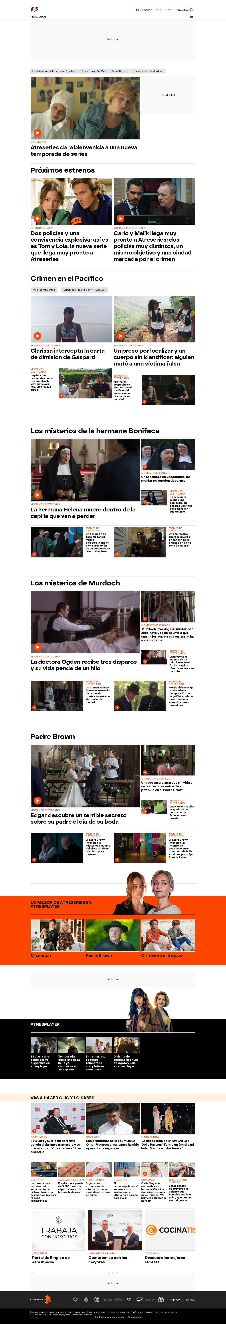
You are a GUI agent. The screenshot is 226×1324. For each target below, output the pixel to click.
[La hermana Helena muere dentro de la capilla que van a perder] (85, 470)
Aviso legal (99, 1312)
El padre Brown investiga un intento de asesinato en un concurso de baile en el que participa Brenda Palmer (181, 848)
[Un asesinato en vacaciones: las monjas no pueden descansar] (168, 454)
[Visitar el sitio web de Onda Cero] (139, 1299)
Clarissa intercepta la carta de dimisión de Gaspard (68, 354)
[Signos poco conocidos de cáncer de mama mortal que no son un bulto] (99, 1169)
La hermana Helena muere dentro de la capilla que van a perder (83, 512)
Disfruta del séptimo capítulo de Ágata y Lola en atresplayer (126, 1061)
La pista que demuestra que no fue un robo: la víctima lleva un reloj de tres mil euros (42, 382)
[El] (127, 1169)
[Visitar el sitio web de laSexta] (86, 1299)
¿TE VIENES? (39, 1253)
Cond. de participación (165, 1312)
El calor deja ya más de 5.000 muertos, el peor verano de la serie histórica (70, 1188)
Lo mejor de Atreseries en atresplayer (61, 904)
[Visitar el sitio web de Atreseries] (128, 1299)
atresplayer (45, 1024)
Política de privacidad (118, 1312)
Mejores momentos (44, 290)
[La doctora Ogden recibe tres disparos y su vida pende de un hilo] (85, 622)
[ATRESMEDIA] (41, 1299)
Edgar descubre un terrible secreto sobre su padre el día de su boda (79, 818)
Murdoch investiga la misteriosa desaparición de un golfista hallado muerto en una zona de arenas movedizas (181, 696)
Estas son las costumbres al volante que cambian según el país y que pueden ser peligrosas (180, 1193)
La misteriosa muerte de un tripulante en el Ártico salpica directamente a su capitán (182, 664)
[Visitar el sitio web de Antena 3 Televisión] (75, 1299)
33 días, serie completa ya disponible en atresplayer (40, 1061)
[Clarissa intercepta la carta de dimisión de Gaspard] (71, 319)
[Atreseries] (50, 9)
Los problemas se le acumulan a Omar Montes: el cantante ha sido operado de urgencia (112, 1144)
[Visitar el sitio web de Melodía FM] (161, 1299)
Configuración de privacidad (110, 1317)
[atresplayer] (185, 10)
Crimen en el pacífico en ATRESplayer (84, 290)
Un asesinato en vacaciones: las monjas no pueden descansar (165, 478)
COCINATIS (152, 1253)
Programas (39, 17)
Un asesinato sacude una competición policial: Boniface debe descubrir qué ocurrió (181, 504)
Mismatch (41, 955)
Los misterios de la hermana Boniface (54, 71)
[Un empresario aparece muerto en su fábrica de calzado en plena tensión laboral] (141, 542)
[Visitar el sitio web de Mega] (118, 1299)
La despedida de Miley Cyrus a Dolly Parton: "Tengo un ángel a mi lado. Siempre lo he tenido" (167, 1144)
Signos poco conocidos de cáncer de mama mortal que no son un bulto (98, 1189)
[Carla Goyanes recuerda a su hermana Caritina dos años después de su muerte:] (154, 1169)
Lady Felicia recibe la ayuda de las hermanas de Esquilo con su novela (182, 812)
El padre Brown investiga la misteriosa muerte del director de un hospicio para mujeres (98, 847)
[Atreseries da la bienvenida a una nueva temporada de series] (85, 108)
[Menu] (191, 16)
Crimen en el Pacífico (94, 71)
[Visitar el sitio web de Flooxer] (190, 1299)
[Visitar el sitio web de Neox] (96, 1299)
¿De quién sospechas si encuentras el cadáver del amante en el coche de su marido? (123, 390)
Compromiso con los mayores (107, 1259)
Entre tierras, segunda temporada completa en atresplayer (95, 1063)
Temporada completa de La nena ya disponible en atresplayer (69, 1063)
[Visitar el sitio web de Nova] (107, 1299)
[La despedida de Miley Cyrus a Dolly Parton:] (168, 1119)
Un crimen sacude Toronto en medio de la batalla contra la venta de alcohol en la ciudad (98, 695)
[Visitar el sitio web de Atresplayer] (176, 1299)
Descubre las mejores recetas (165, 1259)
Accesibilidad (134, 1317)
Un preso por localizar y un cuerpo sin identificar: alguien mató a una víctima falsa (154, 357)
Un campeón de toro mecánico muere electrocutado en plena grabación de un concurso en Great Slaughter (98, 543)
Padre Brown (119, 71)
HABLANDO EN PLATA (101, 1253)
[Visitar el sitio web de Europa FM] (150, 1299)
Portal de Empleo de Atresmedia (51, 1259)
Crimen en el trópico (162, 955)
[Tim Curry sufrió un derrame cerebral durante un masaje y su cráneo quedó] (58, 1119)
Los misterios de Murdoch (148, 71)
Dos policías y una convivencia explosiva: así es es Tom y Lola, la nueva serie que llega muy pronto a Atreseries (69, 246)
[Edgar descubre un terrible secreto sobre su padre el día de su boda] (85, 776)
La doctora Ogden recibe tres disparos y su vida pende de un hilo (84, 665)
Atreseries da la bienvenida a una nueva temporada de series (84, 150)
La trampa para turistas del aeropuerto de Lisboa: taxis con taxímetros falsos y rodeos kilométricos (43, 1192)
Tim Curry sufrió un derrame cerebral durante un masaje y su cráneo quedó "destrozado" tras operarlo (56, 1146)
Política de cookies (142, 1312)
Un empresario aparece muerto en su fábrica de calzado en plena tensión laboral (180, 540)
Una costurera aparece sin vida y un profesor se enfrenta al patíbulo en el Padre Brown (166, 786)
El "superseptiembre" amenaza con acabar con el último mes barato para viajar (126, 1190)
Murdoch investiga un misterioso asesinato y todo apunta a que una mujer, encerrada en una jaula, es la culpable (167, 634)
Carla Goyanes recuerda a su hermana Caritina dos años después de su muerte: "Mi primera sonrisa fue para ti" (154, 1192)
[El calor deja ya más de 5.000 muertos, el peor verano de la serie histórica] (71, 1169)
